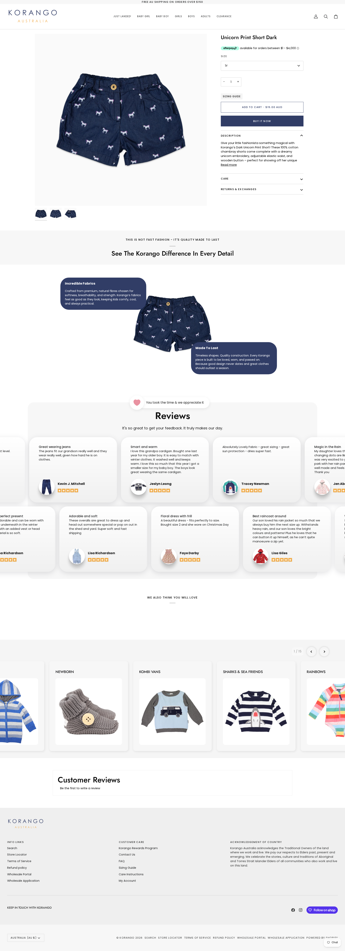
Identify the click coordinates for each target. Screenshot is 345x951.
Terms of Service (19, 861)
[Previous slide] (311, 651)
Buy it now (262, 121)
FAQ (122, 861)
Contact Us (127, 855)
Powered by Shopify (322, 938)
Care (225, 179)
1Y (226, 66)
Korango (127, 938)
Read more (229, 165)
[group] (89, 706)
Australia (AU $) (24, 938)
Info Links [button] (15, 842)
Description (231, 136)
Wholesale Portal (19, 874)
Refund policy (17, 868)
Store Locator (17, 855)
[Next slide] (324, 651)
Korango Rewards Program (138, 848)
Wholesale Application (23, 881)
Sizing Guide (232, 96)
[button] (143, 16)
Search (12, 848)
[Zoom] (121, 120)
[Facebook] (293, 910)
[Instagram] (300, 910)
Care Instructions (131, 874)
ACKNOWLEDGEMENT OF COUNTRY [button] (256, 842)
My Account (127, 881)
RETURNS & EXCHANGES (238, 189)
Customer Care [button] (131, 842)
